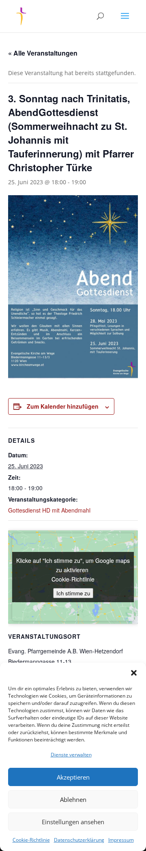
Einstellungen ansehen (73, 822)
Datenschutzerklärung (79, 839)
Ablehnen (73, 799)
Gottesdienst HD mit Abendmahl (49, 510)
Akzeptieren (73, 777)
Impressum (121, 839)
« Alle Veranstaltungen (42, 53)
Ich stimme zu (73, 593)
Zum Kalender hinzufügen (63, 406)
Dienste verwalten (71, 754)
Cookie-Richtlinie (31, 839)
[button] (134, 673)
